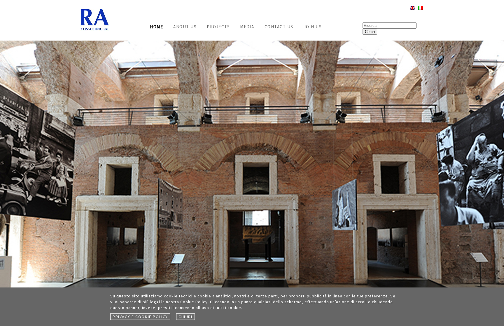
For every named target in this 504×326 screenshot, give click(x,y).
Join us (313, 26)
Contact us (279, 26)
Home (156, 26)
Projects (218, 26)
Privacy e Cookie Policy (140, 316)
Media (247, 26)
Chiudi (185, 316)
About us (185, 26)
